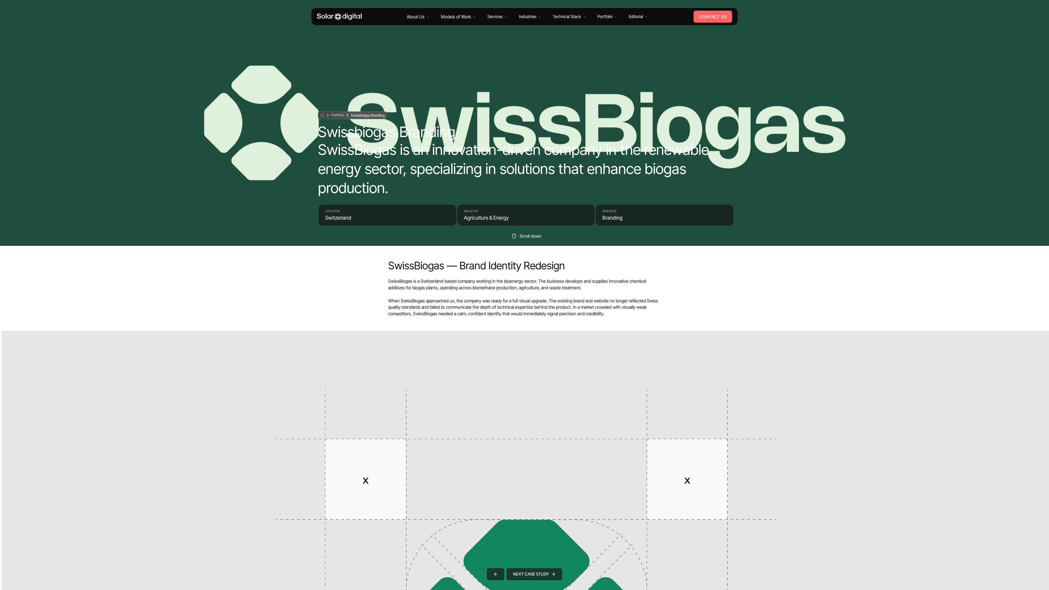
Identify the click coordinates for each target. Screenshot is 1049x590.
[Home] (339, 16)
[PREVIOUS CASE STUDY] (495, 574)
